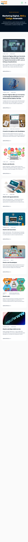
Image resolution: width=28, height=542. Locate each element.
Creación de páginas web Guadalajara (14, 131)
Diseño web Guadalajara (10, 262)
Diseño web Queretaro (9, 229)
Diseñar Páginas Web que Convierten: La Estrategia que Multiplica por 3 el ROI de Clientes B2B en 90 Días (14, 96)
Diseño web (6, 296)
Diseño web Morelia (8, 164)
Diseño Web (12, 53)
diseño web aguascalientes (11, 197)
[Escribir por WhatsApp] (22, 2)
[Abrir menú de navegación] (25, 2)
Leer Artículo (6, 71)
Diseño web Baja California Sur (12, 329)
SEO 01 (12, 260)
